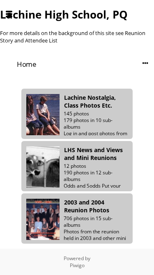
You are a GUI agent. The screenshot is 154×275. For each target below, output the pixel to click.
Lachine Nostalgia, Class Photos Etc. (90, 101)
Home (26, 64)
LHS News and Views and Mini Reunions (93, 154)
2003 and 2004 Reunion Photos (86, 206)
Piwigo (77, 265)
